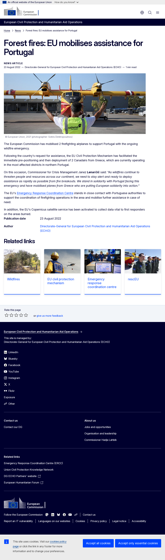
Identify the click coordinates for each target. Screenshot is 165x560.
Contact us (89, 514)
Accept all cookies (98, 543)
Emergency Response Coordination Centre (45, 193)
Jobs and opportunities (97, 427)
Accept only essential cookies (138, 543)
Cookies (80, 521)
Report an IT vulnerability (18, 521)
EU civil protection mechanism (60, 281)
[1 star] (6, 315)
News (18, 30)
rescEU (133, 279)
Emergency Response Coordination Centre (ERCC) (33, 463)
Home (7, 30)
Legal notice (119, 521)
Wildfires (13, 279)
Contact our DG (13, 427)
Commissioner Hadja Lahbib (100, 439)
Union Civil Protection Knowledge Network (28, 469)
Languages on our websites (54, 521)
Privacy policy (98, 521)
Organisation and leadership (100, 433)
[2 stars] (9, 315)
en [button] (142, 12)
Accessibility (139, 521)
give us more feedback (50, 315)
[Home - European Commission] (23, 11)
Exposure (9, 397)
